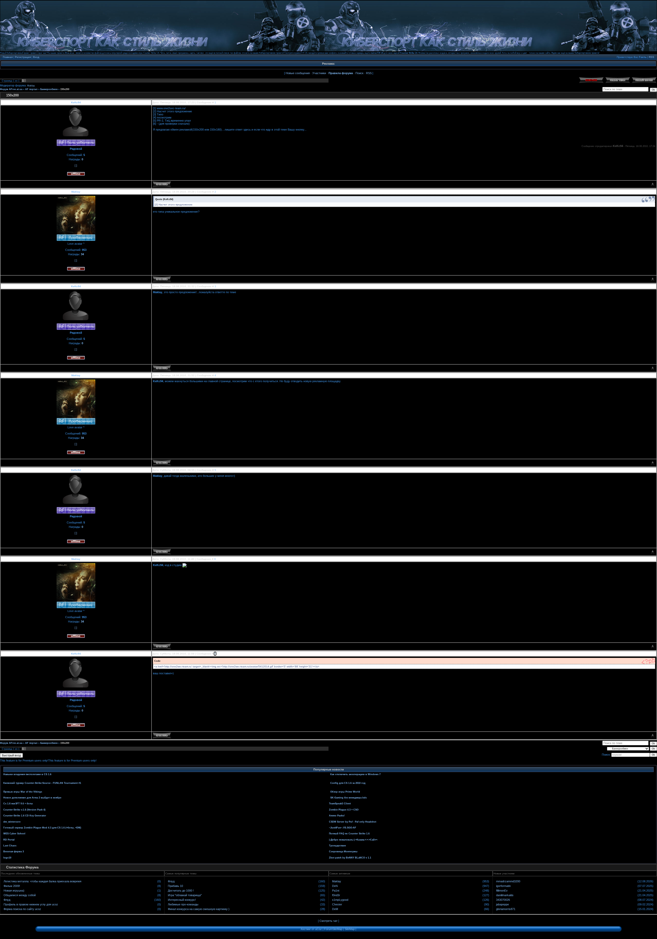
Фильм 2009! (12, 885)
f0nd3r (336, 895)
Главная (8, 57)
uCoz (318, 929)
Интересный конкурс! (182, 899)
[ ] (76, 165)
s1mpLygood (340, 899)
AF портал (31, 89)
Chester (337, 904)
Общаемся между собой (20, 895)
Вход (36, 57)
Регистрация (23, 57)
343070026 (503, 899)
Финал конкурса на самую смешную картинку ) (198, 909)
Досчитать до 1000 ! (181, 890)
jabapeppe (502, 904)
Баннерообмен (48, 89)
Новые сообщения (298, 73)
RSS (651, 57)
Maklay (31, 85)
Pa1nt (335, 890)
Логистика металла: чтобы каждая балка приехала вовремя (42, 881)
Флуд (7, 899)
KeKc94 (76, 102)
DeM (335, 909)
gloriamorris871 (505, 909)
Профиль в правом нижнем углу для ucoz (31, 904)
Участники (319, 73)
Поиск (359, 73)
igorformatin (503, 885)
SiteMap (350, 929)
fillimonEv (502, 890)
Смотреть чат (328, 920)
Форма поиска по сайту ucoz (22, 909)
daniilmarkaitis (505, 895)
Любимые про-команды (183, 904)
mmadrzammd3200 (508, 881)
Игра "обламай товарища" (185, 895)
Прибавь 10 (175, 885)
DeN (335, 885)
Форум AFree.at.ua (11, 89)
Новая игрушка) (14, 890)
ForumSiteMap (333, 929)
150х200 (64, 89)
